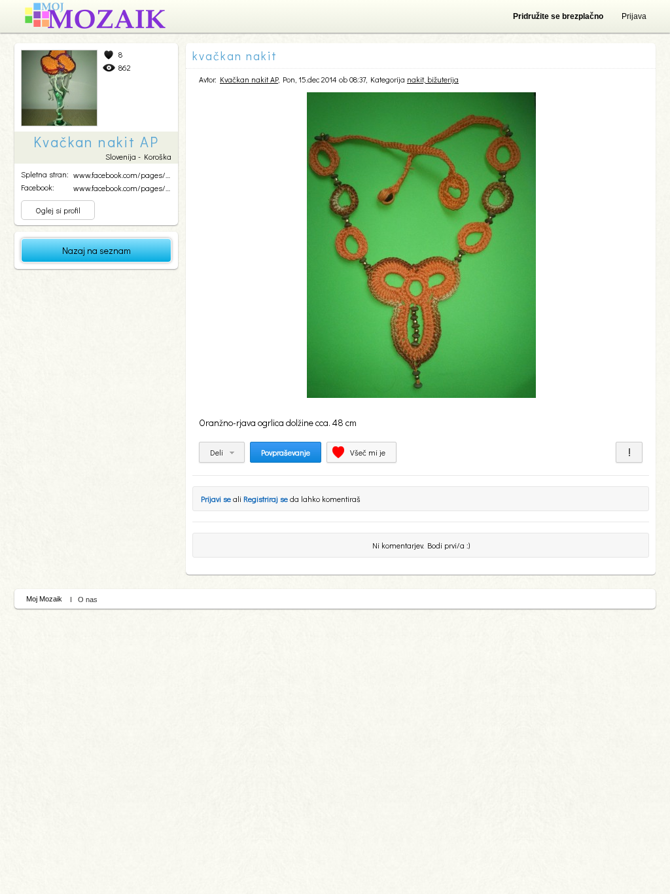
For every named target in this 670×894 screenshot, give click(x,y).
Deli (216, 452)
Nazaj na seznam (96, 250)
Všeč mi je (367, 452)
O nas (87, 599)
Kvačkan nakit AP (249, 79)
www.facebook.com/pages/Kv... (125, 175)
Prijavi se (216, 498)
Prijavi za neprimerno (629, 452)
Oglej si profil (57, 210)
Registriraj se (265, 498)
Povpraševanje (285, 452)
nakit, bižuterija (433, 79)
